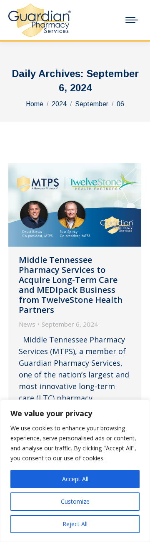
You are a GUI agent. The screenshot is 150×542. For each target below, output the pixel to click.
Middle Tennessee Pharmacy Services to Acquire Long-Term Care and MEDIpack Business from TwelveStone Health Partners (70, 284)
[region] (75, 471)
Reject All (75, 524)
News (27, 324)
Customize (75, 501)
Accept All (75, 479)
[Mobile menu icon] (132, 20)
